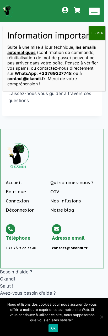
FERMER (97, 33)
